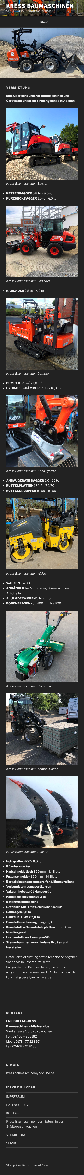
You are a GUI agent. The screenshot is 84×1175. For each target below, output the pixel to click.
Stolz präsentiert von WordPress (27, 1165)
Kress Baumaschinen (40, 6)
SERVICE (12, 1143)
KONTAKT (13, 1113)
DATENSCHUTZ (17, 1105)
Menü (44, 22)
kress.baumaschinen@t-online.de (30, 1073)
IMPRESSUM (15, 1097)
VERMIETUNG (16, 1135)
